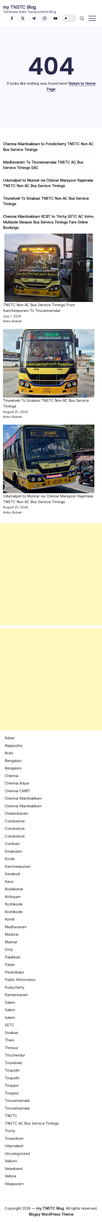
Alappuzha (13, 745)
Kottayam (13, 896)
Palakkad (12, 957)
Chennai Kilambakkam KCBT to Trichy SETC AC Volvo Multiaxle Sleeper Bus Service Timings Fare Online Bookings (48, 222)
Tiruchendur (15, 1055)
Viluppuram (14, 1183)
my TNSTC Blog (19, 7)
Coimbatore (15, 821)
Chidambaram (16, 813)
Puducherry (14, 987)
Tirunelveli (13, 1062)
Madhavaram (16, 926)
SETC (9, 1025)
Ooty (9, 949)
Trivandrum (14, 1138)
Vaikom (11, 1161)
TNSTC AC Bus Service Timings (32, 1123)
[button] (69, 18)
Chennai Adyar (17, 783)
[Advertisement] (51, 574)
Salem (10, 1002)
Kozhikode (14, 904)
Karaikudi (12, 873)
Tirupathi (12, 1070)
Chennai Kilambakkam (23, 798)
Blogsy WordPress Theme (51, 1214)
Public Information (20, 979)
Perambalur (14, 972)
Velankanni (14, 1168)
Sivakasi (11, 1032)
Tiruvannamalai (17, 1100)
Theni (9, 1040)
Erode (10, 858)
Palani (10, 964)
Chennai (11, 775)
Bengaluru (13, 760)
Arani (9, 753)
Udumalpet (14, 1145)
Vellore (10, 1176)
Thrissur (11, 1047)
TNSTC (11, 1115)
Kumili (9, 919)
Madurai (11, 934)
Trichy (10, 1130)
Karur (9, 881)
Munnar (11, 942)
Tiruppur (12, 1085)
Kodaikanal (14, 889)
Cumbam (12, 843)
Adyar (10, 737)
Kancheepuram (17, 866)
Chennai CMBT (17, 790)
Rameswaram (16, 994)
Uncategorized (17, 1153)
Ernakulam (13, 851)
